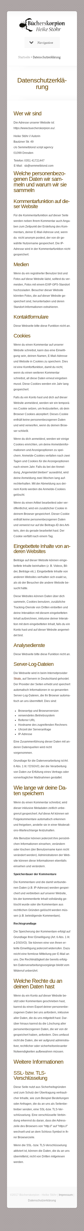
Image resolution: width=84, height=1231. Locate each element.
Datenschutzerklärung (42, 1200)
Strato (17, 678)
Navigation (45, 42)
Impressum (66, 1195)
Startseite (24, 57)
